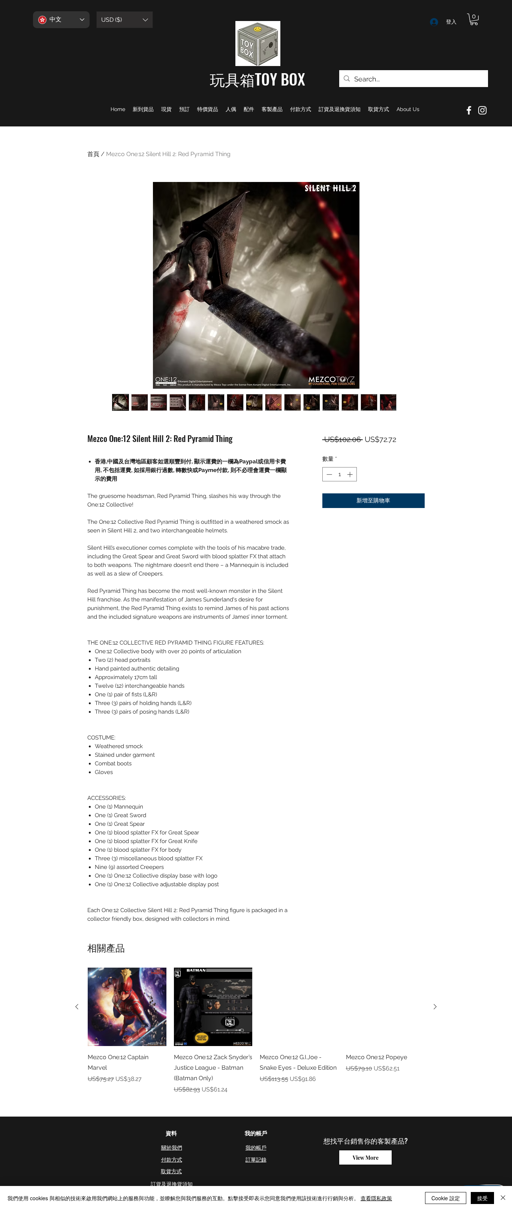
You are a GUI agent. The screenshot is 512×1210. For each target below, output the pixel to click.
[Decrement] (328, 474)
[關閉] (503, 1198)
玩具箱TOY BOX (257, 79)
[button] (124, 19)
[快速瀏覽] (127, 1007)
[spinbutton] (339, 474)
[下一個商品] (435, 1006)
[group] (256, 1031)
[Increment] (351, 474)
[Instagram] (482, 110)
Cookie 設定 (445, 1198)
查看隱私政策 (376, 1198)
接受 (482, 1198)
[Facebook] (469, 110)
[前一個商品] (76, 1006)
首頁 (93, 154)
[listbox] (124, 19)
